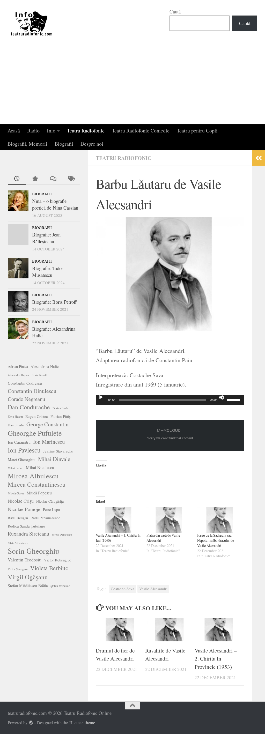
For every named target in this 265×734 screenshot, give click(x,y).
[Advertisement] (132, 85)
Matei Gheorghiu (21, 459)
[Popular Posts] (35, 179)
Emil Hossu (15, 416)
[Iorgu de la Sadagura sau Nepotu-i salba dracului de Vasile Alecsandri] (220, 520)
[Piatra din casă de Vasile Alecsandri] (169, 520)
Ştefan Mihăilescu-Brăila (28, 585)
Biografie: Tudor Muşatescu (47, 271)
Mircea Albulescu (33, 476)
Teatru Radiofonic (86, 130)
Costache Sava (122, 588)
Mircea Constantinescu (36, 484)
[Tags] (71, 179)
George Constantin (47, 424)
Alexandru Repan (18, 375)
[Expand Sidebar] (258, 158)
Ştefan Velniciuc (60, 586)
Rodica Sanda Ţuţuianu (26, 526)
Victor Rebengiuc (57, 560)
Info (51, 130)
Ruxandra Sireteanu (28, 533)
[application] (170, 400)
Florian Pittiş (60, 416)
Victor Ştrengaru (18, 569)
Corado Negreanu (26, 399)
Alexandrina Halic (45, 366)
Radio (33, 130)
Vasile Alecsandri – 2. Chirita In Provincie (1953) (216, 659)
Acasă (14, 130)
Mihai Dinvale (54, 459)
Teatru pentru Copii (197, 130)
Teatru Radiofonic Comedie (141, 130)
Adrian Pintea (18, 366)
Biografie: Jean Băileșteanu (46, 237)
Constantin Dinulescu (32, 391)
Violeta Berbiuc (49, 568)
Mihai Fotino (15, 468)
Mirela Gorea (16, 493)
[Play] (101, 397)
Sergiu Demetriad (62, 534)
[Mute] (221, 397)
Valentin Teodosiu (24, 560)
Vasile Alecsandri (153, 588)
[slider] (234, 399)
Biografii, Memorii (27, 143)
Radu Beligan (18, 517)
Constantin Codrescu (25, 383)
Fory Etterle (16, 425)
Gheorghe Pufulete (35, 433)
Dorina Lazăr (60, 408)
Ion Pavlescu (24, 450)
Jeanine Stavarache (58, 451)
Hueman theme (82, 722)
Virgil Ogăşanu (28, 577)
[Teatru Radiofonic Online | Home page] (32, 23)
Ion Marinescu (49, 441)
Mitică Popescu (39, 492)
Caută (175, 11)
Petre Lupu (51, 509)
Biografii (64, 143)
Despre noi (91, 143)
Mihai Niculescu (40, 467)
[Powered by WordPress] (31, 723)
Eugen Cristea (36, 416)
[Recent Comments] (53, 179)
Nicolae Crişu (21, 501)
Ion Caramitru (19, 442)
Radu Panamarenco (45, 517)
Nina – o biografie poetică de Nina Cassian (55, 204)
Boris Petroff (39, 375)
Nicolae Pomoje (24, 509)
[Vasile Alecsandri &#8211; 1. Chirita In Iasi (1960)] (118, 520)
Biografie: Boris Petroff (54, 302)
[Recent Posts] (17, 179)
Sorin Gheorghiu (33, 551)
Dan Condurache (29, 407)
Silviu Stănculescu (18, 543)
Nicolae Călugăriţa (50, 501)
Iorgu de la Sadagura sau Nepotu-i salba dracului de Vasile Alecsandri (215, 540)
